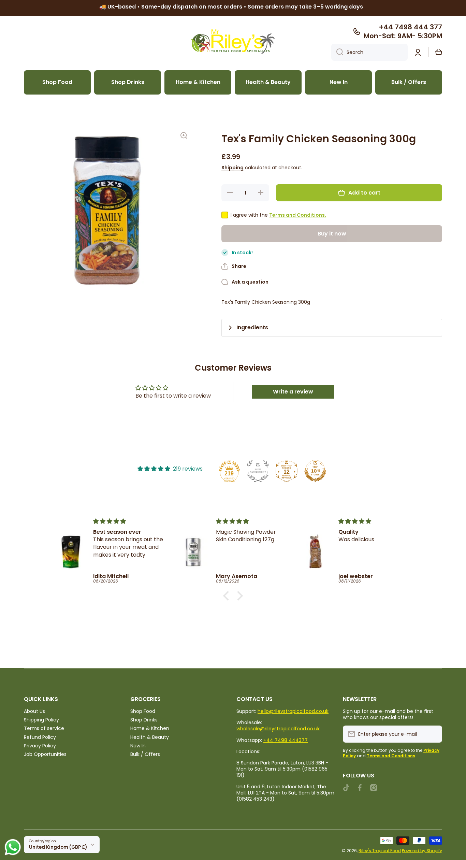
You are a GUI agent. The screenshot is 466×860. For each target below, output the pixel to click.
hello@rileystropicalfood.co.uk (293, 711)
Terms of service (44, 728)
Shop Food (142, 711)
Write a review (293, 392)
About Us (34, 711)
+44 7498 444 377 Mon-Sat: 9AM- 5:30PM (403, 31)
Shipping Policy (41, 719)
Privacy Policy (40, 745)
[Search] (337, 52)
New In (138, 745)
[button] (438, 52)
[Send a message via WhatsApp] (12, 847)
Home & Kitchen (149, 728)
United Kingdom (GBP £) (58, 847)
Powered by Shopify (422, 851)
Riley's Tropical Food (380, 851)
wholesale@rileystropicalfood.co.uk (278, 728)
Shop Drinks (144, 719)
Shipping (232, 167)
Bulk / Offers (145, 754)
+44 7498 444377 (285, 740)
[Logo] (233, 41)
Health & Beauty (149, 737)
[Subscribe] (433, 734)
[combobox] (369, 52)
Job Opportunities (45, 754)
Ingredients (252, 327)
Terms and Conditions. (297, 215)
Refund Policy (40, 737)
